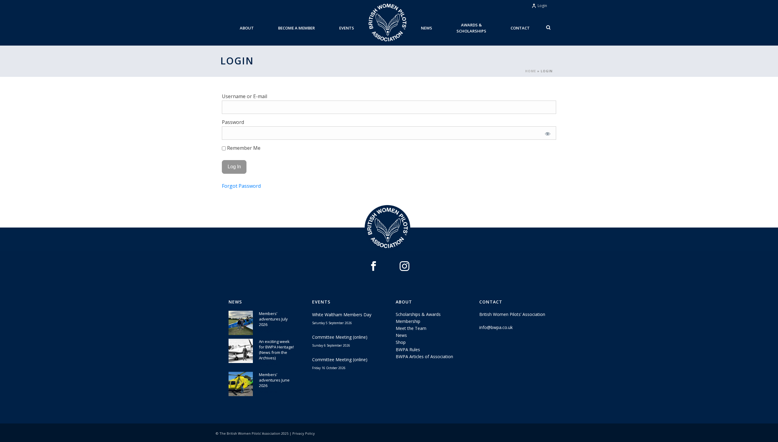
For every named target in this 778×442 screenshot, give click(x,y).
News (426, 28)
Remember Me (243, 148)
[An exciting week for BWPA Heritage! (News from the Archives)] (241, 351)
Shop (401, 342)
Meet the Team (411, 328)
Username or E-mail (244, 96)
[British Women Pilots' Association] (387, 23)
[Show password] (547, 133)
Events (346, 28)
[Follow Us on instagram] (404, 266)
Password (233, 122)
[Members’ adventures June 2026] (241, 384)
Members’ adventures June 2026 (274, 380)
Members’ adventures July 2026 (273, 319)
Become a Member (296, 28)
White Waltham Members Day (341, 314)
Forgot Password (241, 186)
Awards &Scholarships (471, 28)
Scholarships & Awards (418, 314)
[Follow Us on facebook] (373, 266)
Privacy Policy (303, 433)
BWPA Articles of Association (424, 356)
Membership (408, 321)
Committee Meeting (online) (339, 337)
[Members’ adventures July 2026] (241, 323)
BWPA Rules (408, 349)
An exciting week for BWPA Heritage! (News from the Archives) (276, 350)
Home (530, 71)
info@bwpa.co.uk (496, 327)
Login (542, 5)
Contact (520, 28)
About (247, 28)
